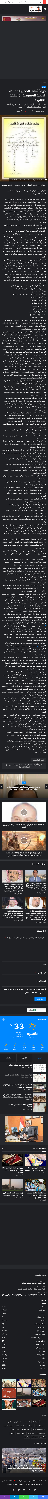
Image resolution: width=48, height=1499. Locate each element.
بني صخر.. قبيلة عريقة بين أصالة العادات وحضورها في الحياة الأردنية (12, 1170)
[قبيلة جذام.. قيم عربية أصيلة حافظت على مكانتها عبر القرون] (35, 1160)
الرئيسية (41, 82)
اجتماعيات (42, 1313)
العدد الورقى (41, 1317)
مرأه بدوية (41, 1361)
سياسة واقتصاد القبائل (37, 1337)
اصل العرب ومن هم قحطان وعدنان (20, 1065)
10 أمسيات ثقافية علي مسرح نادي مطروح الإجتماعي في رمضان (17, 1086)
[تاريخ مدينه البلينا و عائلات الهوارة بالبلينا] (39, 1078)
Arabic (30, 1010)
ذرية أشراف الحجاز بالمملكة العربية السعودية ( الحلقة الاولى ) (23, 766)
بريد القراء (41, 1327)
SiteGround (10, 1484)
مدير (38, 646)
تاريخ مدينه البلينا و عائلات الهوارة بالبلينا (18, 1075)
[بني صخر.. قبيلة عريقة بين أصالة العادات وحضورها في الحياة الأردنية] (12, 1160)
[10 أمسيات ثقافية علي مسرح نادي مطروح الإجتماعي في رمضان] (39, 1088)
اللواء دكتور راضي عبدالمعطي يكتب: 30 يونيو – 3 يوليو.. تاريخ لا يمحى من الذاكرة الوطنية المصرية (36, 886)
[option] (24, 786)
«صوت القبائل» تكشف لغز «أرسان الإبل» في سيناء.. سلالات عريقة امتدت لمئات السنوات (17, 1096)
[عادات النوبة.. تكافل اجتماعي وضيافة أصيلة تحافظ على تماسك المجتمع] (35, 1185)
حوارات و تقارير (40, 1334)
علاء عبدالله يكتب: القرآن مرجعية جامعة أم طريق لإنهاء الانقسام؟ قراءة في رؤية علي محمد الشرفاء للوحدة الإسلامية (12, 914)
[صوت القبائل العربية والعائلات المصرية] (35, 9)
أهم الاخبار (41, 1310)
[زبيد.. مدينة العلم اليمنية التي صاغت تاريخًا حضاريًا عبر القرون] (12, 1185)
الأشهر (40, 1058)
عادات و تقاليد (40, 1344)
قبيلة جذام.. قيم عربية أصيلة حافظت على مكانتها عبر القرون (35, 1169)
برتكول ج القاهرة (39, 1324)
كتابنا (36, 82)
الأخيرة (24, 1058)
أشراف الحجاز (38, 760)
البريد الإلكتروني (40, 973)
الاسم (44, 964)
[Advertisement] (24, 49)
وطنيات (42, 1368)
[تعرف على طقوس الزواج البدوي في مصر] (24, 1403)
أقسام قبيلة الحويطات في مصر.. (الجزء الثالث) (19, 1105)
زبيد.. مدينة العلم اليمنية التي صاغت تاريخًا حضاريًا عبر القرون (13, 1194)
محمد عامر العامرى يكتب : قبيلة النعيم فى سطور (24, 788)
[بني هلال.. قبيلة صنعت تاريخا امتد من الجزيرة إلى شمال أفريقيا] (39, 1383)
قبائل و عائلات (40, 1355)
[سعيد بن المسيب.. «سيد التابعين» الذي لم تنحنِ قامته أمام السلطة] (9, 1404)
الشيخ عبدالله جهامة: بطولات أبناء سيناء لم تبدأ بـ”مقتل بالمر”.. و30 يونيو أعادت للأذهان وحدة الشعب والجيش (24, 1469)
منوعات (42, 1365)
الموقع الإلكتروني (41, 981)
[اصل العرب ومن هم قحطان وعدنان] (39, 1068)
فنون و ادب (41, 1351)
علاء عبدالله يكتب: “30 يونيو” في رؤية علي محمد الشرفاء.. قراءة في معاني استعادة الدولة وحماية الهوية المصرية (13, 887)
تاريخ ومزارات (40, 1331)
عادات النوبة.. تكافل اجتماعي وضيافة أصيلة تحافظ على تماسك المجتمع (36, 1195)
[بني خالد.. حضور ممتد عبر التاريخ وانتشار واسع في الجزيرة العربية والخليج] (9, 1393)
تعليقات (8, 1058)
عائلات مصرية (40, 1341)
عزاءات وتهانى (40, 1348)
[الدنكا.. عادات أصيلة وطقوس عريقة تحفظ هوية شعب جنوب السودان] (9, 1383)
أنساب (43, 1307)
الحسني (43, 626)
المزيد (24, 782)
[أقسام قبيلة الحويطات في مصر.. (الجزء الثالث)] (39, 1107)
